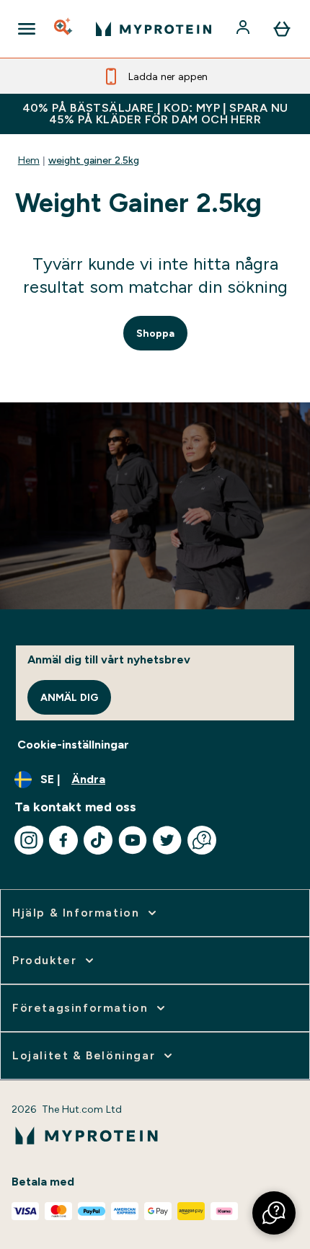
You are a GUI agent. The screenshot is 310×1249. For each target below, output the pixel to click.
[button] (274, 1213)
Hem (29, 160)
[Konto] (244, 29)
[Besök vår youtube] (132, 840)
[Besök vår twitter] (167, 840)
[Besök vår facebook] (63, 840)
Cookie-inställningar (73, 744)
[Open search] (64, 29)
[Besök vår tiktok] (98, 840)
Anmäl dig (69, 697)
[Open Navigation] (26, 29)
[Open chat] (201, 840)
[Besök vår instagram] (28, 840)
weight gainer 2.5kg (93, 160)
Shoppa (155, 333)
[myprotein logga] (153, 29)
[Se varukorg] (282, 29)
